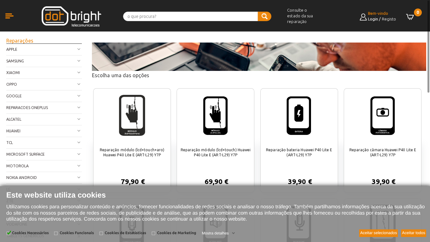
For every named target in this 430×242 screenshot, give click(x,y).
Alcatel (13, 119)
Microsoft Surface (25, 154)
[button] (16, 23)
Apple (11, 49)
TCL (9, 143)
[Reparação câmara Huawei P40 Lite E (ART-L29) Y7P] (382, 115)
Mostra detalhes (215, 233)
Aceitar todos (413, 233)
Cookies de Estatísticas (125, 233)
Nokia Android (21, 178)
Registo (389, 19)
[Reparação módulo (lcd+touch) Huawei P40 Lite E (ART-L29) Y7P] (215, 115)
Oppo (11, 84)
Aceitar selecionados (378, 233)
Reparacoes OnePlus (27, 108)
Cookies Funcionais (76, 233)
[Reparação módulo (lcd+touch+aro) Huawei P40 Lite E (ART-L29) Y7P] (132, 115)
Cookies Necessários (30, 233)
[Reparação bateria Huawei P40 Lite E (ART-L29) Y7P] (299, 115)
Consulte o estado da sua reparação (300, 16)
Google (14, 96)
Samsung (15, 61)
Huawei (13, 131)
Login (373, 19)
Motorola (17, 166)
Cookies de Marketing (176, 233)
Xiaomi (13, 73)
